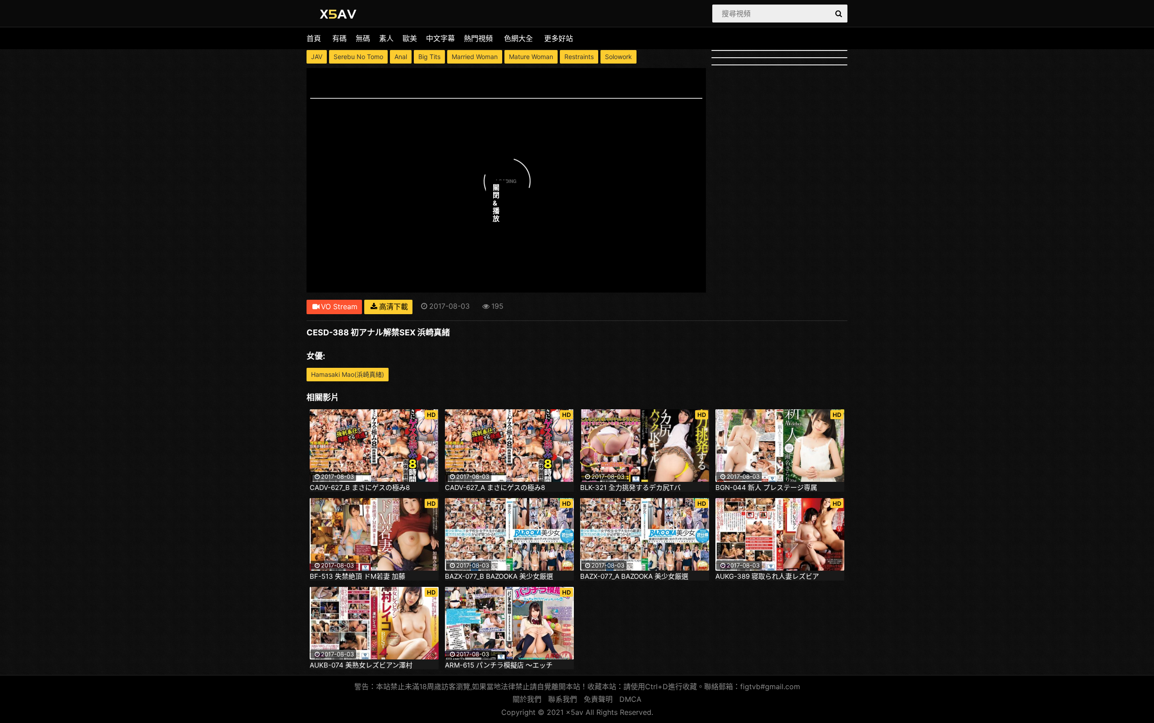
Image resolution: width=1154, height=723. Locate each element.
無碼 (363, 38)
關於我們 (527, 699)
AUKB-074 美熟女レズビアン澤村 (361, 665)
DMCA (630, 699)
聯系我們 (562, 699)
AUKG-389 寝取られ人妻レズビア (767, 576)
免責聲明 (598, 699)
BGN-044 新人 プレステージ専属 (766, 488)
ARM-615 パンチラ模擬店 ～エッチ (499, 665)
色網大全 (518, 38)
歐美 (410, 38)
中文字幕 (440, 38)
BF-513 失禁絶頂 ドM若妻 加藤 (357, 576)
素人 (386, 38)
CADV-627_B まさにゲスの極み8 (360, 488)
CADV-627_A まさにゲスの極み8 (495, 488)
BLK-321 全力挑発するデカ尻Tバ (630, 488)
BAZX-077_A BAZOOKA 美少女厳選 (634, 576)
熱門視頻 (478, 38)
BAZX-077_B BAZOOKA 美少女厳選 (499, 576)
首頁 (314, 38)
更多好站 (558, 38)
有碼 (339, 38)
